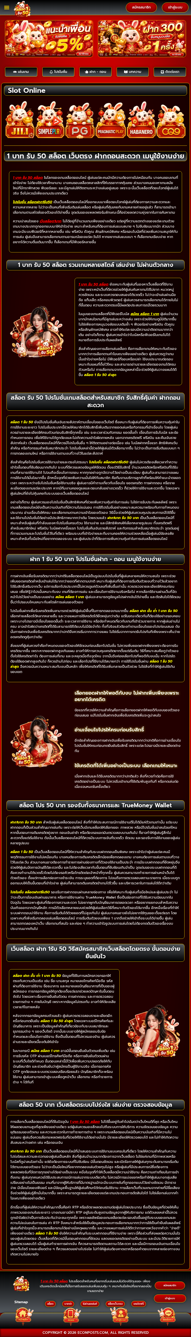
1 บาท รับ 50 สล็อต (28, 177)
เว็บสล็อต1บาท (50, 221)
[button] (6, 7)
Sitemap (21, 1302)
